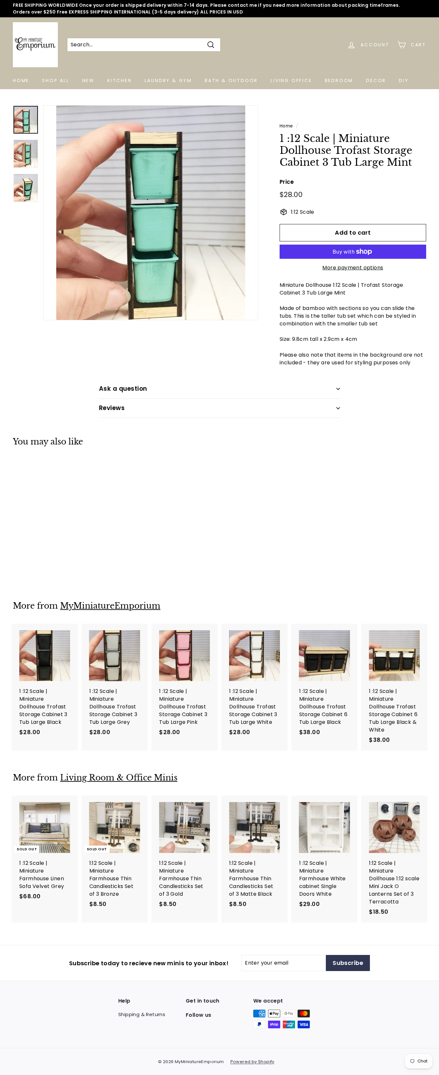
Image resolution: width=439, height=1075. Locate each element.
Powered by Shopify (252, 1062)
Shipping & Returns (141, 1014)
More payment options (352, 267)
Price (287, 182)
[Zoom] (151, 213)
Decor (376, 80)
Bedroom (339, 80)
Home (21, 80)
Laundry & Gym (168, 80)
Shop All (55, 80)
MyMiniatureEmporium (110, 606)
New (88, 80)
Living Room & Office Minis (118, 778)
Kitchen (119, 80)
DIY (403, 80)
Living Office (291, 80)
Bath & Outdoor (231, 80)
